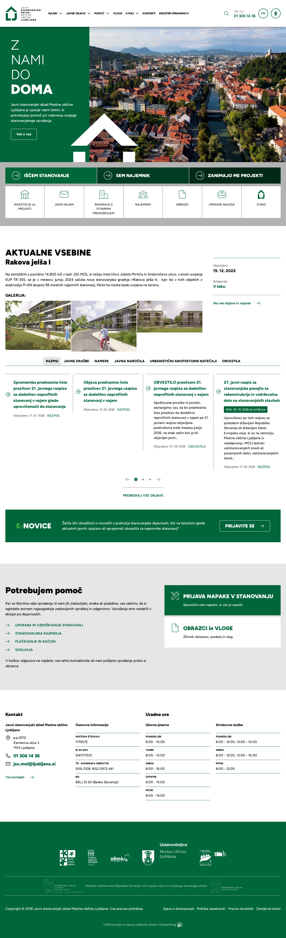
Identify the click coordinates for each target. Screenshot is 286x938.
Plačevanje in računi (35, 641)
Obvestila (197, 447)
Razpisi (53, 416)
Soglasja (24, 650)
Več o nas (23, 134)
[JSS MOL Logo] (23, 13)
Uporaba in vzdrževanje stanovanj (49, 625)
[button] (136, 479)
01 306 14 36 (245, 16)
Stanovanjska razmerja (38, 633)
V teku (219, 286)
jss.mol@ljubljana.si (34, 763)
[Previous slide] (127, 479)
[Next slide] (158, 479)
